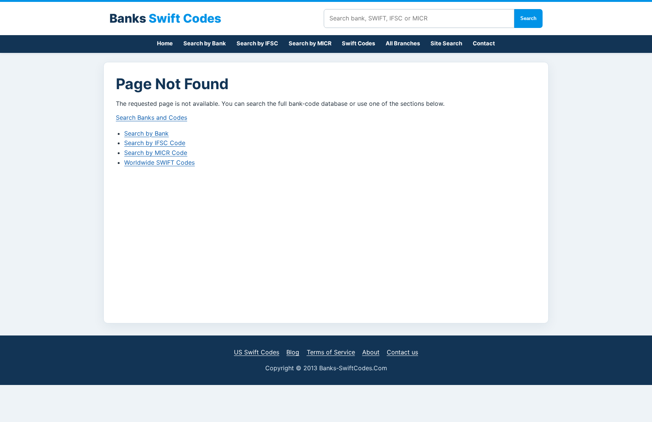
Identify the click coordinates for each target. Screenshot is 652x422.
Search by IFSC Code (154, 143)
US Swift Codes (256, 352)
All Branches (403, 43)
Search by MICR (310, 43)
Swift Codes (358, 43)
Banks (165, 18)
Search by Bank (204, 43)
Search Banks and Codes (151, 117)
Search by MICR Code (155, 152)
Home (165, 43)
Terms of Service (331, 352)
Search (528, 18)
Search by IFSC (257, 43)
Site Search (446, 43)
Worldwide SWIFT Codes (159, 162)
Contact (484, 43)
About (371, 352)
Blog (292, 352)
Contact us (402, 352)
